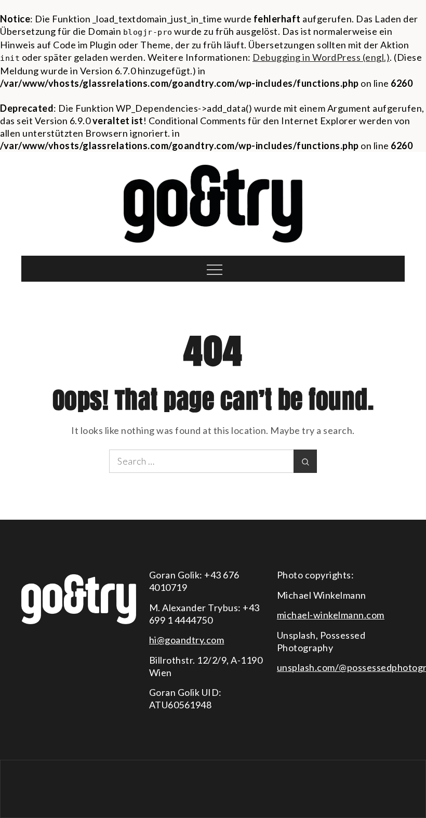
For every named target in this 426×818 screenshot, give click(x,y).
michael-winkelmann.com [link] (330, 615)
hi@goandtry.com (186, 639)
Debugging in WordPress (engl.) (321, 57)
